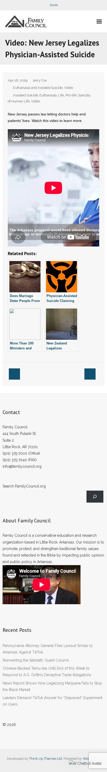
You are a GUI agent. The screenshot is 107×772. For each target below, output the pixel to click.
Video (68, 88)
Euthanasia (48, 95)
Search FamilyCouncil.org (24, 486)
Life (61, 95)
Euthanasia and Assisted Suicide (38, 88)
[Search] (94, 497)
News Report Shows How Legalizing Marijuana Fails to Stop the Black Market (52, 686)
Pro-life (71, 95)
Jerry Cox (39, 80)
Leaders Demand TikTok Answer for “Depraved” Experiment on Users (52, 701)
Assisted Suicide (25, 95)
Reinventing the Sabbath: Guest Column (36, 660)
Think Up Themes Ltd (45, 759)
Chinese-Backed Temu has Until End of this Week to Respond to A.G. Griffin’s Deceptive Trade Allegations (47, 671)
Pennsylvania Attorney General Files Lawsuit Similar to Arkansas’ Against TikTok (48, 649)
